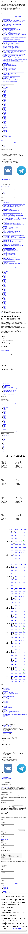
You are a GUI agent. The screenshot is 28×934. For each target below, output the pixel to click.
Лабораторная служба (8, 52)
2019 (4, 98)
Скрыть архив (4, 396)
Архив (5, 130)
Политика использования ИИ (10, 389)
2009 (4, 110)
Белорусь (5, 887)
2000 (4, 122)
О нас (4, 133)
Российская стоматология (9, 70)
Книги (5, 131)
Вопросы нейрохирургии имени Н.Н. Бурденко (15, 34)
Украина (5, 888)
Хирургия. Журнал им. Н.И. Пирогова (12, 79)
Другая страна (6, 892)
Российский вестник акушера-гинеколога (13, 72)
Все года (3, 85)
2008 (4, 112)
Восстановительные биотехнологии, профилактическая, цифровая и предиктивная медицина (14, 37)
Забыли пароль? (4, 839)
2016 (4, 101)
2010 (4, 109)
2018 (4, 99)
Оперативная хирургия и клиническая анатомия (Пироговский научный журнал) (15, 60)
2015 (4, 103)
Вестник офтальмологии (9, 28)
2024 (4, 91)
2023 (4, 92)
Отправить (21, 829)
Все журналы (17, 16)
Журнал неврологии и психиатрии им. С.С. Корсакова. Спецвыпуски (11, 47)
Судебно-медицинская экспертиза (11, 76)
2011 (4, 108)
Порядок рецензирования (9, 390)
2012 (4, 107)
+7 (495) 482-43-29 (5, 187)
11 (4, 438)
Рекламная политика (8, 391)
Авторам (5, 386)
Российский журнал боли (9, 73)
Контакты (5, 137)
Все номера (6, 435)
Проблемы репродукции (9, 64)
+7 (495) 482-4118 (7, 725)
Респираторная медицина (9, 68)
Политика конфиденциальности (11, 711)
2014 (4, 104)
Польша (5, 889)
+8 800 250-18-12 (7, 732)
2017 (4, 100)
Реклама (5, 135)
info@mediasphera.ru (8, 164)
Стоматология (6, 74)
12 (4, 436)
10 (4, 439)
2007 (4, 113)
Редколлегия (6, 385)
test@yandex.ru (5, 787)
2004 (4, 117)
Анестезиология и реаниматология (12, 24)
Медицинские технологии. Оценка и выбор (14, 54)
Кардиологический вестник (10, 48)
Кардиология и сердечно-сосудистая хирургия (14, 50)
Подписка (5, 128)
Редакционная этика (8, 387)
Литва (4, 891)
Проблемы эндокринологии (10, 65)
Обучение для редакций (9, 716)
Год (15, 267)
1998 (4, 125)
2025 (4, 90)
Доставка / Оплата (7, 136)
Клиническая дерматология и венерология (13, 51)
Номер (15, 431)
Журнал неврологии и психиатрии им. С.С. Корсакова (11, 44)
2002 (4, 120)
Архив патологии (7, 25)
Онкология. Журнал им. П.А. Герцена (12, 57)
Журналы (5, 127)
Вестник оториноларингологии (11, 26)
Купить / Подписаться (8, 394)
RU (15, 142)
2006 (4, 114)
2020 (4, 96)
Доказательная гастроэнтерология (11, 39)
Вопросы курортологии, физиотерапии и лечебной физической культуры (13, 32)
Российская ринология (9, 69)
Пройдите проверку (18, 805)
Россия (16, 883)
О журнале (6, 383)
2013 (4, 105)
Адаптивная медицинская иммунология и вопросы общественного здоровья (13, 22)
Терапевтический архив (9, 77)
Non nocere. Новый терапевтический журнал (14, 20)
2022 (4, 94)
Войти (2, 840)
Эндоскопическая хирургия (10, 81)
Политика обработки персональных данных (14, 712)
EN (4, 145)
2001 (4, 121)
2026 (4, 88)
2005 (4, 116)
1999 (4, 123)
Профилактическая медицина (10, 66)
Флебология (6, 78)
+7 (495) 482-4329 (7, 726)
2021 (4, 95)
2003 (4, 118)
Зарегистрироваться (5, 859)
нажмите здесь (16, 928)
